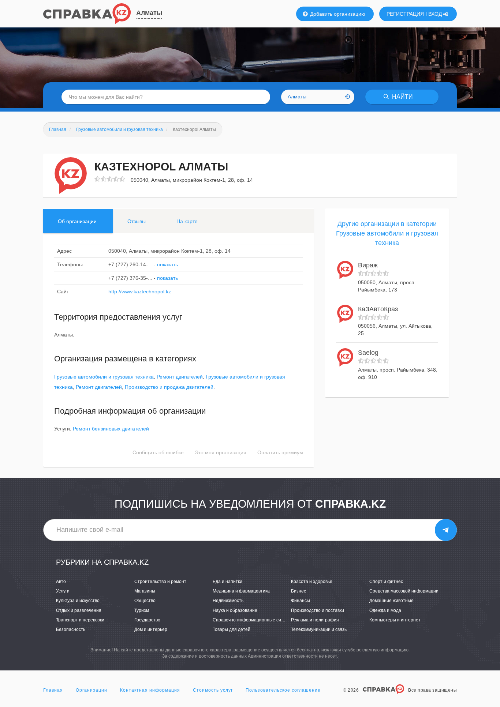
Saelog (368, 352)
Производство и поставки (317, 610)
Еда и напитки (227, 581)
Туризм (141, 610)
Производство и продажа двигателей (169, 387)
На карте (187, 221)
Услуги (63, 591)
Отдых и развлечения (78, 610)
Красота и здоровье (311, 581)
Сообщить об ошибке (158, 452)
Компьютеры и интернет (395, 620)
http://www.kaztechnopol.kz (139, 291)
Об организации (77, 221)
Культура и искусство (78, 600)
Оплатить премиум (280, 452)
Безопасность (70, 629)
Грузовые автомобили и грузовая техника (104, 377)
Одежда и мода (385, 610)
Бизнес (298, 591)
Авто (61, 581)
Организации (91, 690)
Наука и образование (235, 610)
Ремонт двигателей (180, 377)
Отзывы (136, 221)
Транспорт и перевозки (80, 620)
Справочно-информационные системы (253, 620)
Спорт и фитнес (386, 581)
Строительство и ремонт (160, 581)
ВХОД (435, 14)
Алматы (149, 12)
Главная (53, 690)
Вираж (368, 265)
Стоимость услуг (213, 690)
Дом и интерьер (150, 629)
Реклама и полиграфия (315, 620)
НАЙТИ (402, 97)
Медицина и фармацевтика (241, 591)
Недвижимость (228, 600)
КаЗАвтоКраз (378, 309)
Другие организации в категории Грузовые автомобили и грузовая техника (387, 233)
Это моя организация (220, 452)
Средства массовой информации (404, 591)
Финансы (300, 600)
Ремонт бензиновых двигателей (111, 429)
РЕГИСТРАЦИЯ (405, 14)
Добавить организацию (337, 14)
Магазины (144, 591)
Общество (145, 600)
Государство (147, 620)
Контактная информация (150, 690)
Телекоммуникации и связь (319, 629)
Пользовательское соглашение (283, 690)
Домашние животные (391, 600)
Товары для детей (231, 629)
